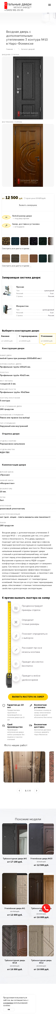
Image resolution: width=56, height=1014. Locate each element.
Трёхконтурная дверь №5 (15, 859)
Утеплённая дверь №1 (14, 908)
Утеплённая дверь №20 (41, 859)
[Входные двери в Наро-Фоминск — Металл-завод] (18, 5)
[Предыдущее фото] (19, 790)
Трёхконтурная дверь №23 (41, 909)
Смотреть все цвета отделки (15, 248)
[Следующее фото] (36, 790)
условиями (8, 1003)
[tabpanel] (14, 847)
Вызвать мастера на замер (28, 697)
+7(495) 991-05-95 (13, 10)
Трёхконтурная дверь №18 (14, 961)
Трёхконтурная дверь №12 (41, 961)
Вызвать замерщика (28, 205)
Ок (9, 1009)
